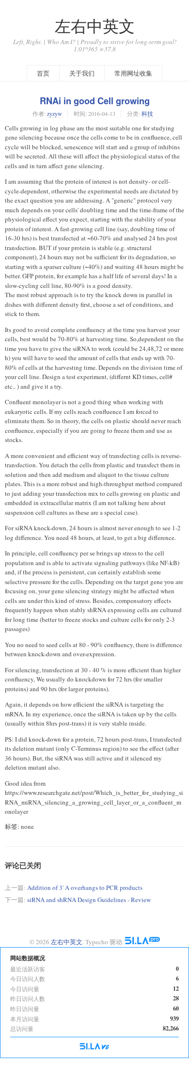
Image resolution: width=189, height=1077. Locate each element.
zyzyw (54, 113)
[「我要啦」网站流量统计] (94, 1047)
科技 (147, 113)
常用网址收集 (133, 73)
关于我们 (81, 73)
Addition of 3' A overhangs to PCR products (84, 887)
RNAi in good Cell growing (95, 101)
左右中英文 (95, 26)
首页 (43, 73)
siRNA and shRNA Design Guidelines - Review (89, 899)
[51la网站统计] (142, 941)
